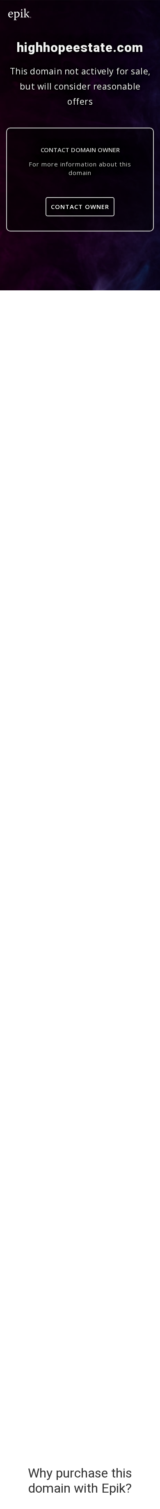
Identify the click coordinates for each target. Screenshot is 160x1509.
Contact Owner (80, 206)
